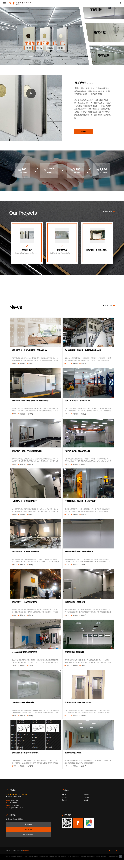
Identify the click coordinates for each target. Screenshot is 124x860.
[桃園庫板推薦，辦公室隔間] (88, 584)
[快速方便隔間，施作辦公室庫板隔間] (35, 533)
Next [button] (116, 294)
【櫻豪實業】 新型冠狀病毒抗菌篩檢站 (97, 250)
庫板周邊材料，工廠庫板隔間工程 (24, 602)
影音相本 (64, 800)
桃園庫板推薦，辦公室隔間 (75, 602)
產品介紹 (64, 797)
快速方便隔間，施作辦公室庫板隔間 (25, 551)
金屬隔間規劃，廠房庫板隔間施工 (24, 501)
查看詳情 (27, 260)
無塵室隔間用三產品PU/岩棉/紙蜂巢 (25, 753)
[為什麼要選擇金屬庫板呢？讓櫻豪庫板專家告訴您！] (88, 332)
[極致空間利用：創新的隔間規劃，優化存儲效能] (35, 332)
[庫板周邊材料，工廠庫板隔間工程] (35, 584)
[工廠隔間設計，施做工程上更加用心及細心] (88, 483)
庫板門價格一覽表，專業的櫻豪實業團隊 (27, 451)
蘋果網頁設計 (27, 850)
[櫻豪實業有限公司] (20, 3)
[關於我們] (31, 93)
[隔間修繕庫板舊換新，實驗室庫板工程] (88, 533)
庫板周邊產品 (27, 250)
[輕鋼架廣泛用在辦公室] (88, 735)
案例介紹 (86, 794)
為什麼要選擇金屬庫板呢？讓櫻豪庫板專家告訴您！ (84, 350)
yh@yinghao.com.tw (17, 807)
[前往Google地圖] (89, 822)
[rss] (116, 850)
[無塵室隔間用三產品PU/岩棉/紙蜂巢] (35, 735)
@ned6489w (15, 805)
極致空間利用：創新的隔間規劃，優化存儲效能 (29, 350)
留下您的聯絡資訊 (28, 835)
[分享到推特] (109, 850)
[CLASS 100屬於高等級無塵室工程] (35, 634)
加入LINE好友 (28, 829)
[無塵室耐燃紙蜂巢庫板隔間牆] (35, 684)
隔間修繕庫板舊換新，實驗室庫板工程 (79, 551)
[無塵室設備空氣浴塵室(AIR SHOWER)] (88, 684)
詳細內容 (30, 363)
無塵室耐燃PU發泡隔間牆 (74, 652)
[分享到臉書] (113, 850)
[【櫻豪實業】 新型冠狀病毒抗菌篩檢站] (97, 235)
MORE (83, 131)
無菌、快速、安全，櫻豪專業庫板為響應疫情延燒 (30, 401)
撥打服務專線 (28, 824)
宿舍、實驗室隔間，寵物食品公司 (77, 401)
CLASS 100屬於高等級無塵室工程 (24, 652)
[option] (44, 32)
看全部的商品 (107, 211)
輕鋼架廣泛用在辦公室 (73, 753)
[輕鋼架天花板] (62, 235)
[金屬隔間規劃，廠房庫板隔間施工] (35, 483)
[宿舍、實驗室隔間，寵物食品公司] (88, 383)
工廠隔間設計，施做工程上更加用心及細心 (80, 501)
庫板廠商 (22, 363)
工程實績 (86, 797)
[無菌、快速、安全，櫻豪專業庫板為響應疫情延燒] (35, 383)
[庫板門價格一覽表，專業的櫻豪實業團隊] (35, 433)
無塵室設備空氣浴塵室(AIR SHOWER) (79, 702)
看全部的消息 (107, 305)
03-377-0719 (13, 803)
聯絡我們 (86, 800)
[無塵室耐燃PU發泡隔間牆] (88, 634)
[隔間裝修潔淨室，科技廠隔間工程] (88, 433)
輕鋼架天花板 (62, 250)
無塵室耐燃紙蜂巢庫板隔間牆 (23, 702)
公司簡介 (64, 794)
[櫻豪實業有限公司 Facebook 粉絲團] (78, 822)
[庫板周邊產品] (27, 235)
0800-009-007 (15, 800)
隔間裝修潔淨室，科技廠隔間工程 (77, 451)
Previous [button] (8, 294)
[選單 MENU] (120, 3)
